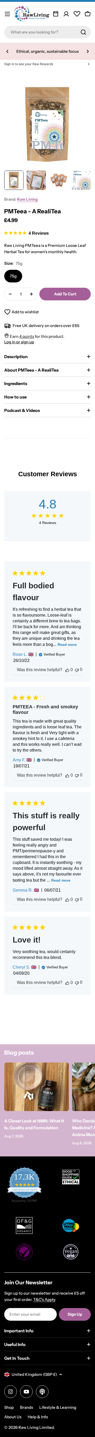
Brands (26, 1407)
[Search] (83, 32)
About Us (12, 1416)
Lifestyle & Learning (57, 1407)
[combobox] (47, 32)
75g (13, 275)
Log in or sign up (19, 341)
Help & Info (38, 1416)
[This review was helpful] (67, 669)
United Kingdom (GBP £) (34, 1374)
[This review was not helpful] (77, 669)
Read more (67, 644)
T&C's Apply (44, 1299)
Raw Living (27, 199)
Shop (9, 1407)
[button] (7, 51)
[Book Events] (56, 14)
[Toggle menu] (7, 14)
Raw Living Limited (36, 1427)
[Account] (66, 14)
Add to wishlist (25, 311)
